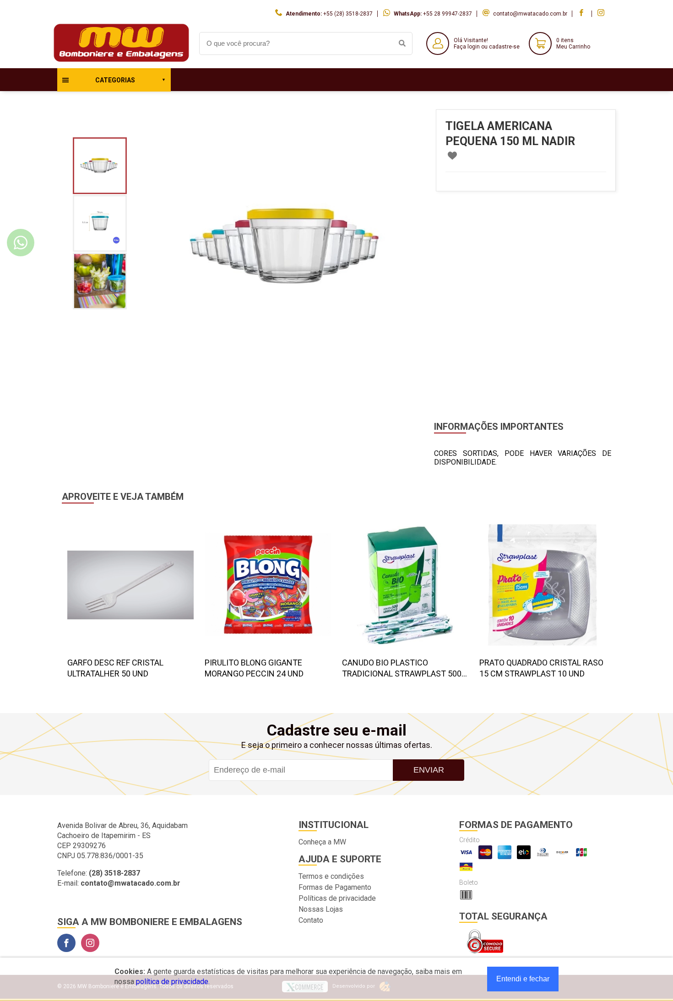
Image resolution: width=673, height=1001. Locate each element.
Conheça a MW (322, 842)
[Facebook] (66, 943)
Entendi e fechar (522, 979)
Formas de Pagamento (335, 887)
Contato (311, 920)
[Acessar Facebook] (582, 14)
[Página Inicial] (121, 61)
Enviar (428, 769)
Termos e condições (331, 876)
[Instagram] (90, 943)
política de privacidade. (173, 981)
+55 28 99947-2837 (447, 14)
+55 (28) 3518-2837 (348, 14)
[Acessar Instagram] (602, 14)
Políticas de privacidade (337, 898)
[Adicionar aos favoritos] (452, 155)
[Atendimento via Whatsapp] (20, 242)
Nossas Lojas (321, 909)
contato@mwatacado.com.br (530, 14)
